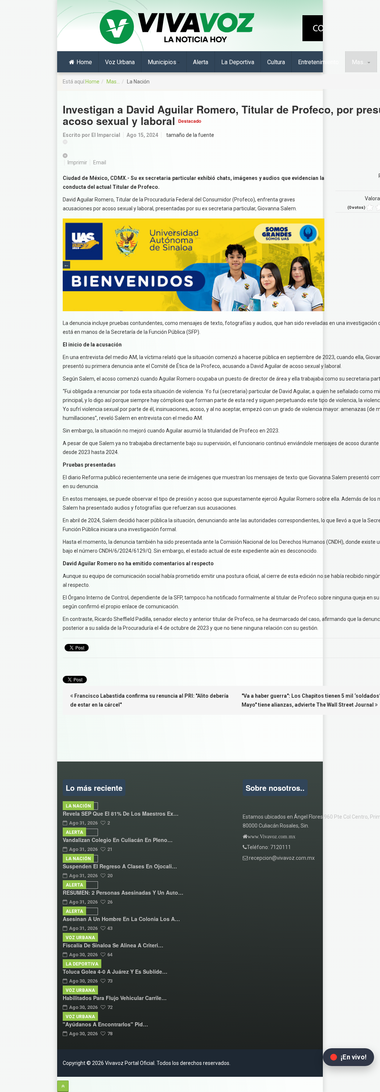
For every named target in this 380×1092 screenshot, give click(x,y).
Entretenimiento (318, 62)
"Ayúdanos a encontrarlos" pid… (105, 1024)
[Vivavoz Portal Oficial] (177, 27)
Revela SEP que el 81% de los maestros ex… (120, 813)
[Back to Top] (63, 1086)
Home (84, 62)
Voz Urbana (120, 62)
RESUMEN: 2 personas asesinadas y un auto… (123, 892)
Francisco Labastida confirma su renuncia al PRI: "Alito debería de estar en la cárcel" (149, 700)
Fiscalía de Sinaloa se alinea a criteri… (113, 945)
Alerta (200, 62)
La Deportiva (237, 62)
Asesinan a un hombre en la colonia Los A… (121, 918)
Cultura (276, 62)
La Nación (78, 806)
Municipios (162, 62)
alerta (74, 832)
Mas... (359, 62)
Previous (66, 265)
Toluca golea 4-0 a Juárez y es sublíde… (115, 971)
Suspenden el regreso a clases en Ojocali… (120, 866)
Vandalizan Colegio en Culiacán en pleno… (118, 839)
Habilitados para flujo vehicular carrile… (115, 997)
